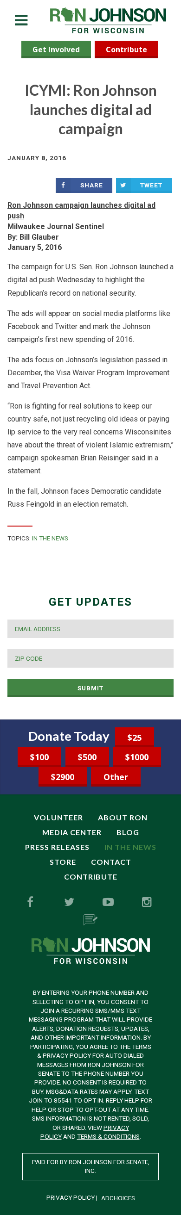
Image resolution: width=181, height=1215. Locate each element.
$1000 (137, 756)
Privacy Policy (70, 1197)
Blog (127, 832)
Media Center (72, 832)
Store (63, 861)
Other (115, 776)
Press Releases (57, 847)
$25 (135, 737)
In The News (50, 538)
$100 (39, 756)
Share (91, 185)
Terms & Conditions (108, 1136)
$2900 (62, 776)
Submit (90, 688)
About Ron (123, 817)
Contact (111, 861)
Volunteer (58, 817)
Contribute (126, 49)
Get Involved (56, 49)
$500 (87, 756)
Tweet (151, 185)
